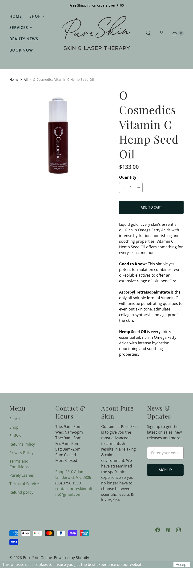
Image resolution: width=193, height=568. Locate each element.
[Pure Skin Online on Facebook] (158, 530)
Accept (182, 564)
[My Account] (161, 33)
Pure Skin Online (37, 557)
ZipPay (15, 435)
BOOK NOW (21, 50)
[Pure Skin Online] (96, 33)
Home (15, 16)
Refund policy (21, 492)
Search (15, 418)
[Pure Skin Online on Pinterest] (168, 530)
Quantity (127, 177)
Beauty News (23, 38)
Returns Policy (22, 444)
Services (18, 27)
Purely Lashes (21, 475)
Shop (35, 16)
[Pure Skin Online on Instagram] (178, 530)
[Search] (148, 33)
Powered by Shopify (71, 557)
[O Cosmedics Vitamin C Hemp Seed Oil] (57, 136)
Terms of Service (24, 483)
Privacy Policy (21, 452)
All (26, 79)
